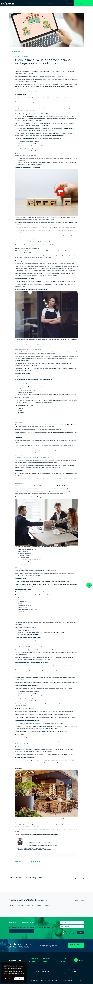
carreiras (61, 961)
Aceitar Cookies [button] (19, 978)
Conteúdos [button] (67, 3)
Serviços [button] (43, 3)
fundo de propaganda (46, 760)
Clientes (52, 3)
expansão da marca (29, 386)
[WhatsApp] (89, 585)
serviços (32, 961)
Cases (59, 3)
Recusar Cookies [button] (9, 978)
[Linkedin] (16, 855)
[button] (77, 878)
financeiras (51, 241)
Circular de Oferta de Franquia (53, 135)
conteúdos (62, 958)
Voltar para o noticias (15, 51)
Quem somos (33, 3)
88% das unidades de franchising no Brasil (58, 432)
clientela (59, 270)
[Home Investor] (7, 3)
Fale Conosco (81, 960)
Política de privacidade (68, 980)
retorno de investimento (31, 634)
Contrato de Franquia (69, 128)
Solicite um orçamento (83, 3)
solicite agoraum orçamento (75, 945)
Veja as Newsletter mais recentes (20, 930)
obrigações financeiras (38, 726)
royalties (70, 222)
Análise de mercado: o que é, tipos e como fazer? (46, 834)
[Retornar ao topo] (80, 980)
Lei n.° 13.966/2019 (28, 116)
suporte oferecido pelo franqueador (37, 670)
